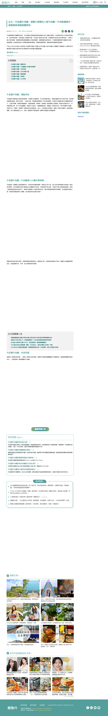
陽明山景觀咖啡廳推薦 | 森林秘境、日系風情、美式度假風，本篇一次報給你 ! (34, 504)
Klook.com (10, 55)
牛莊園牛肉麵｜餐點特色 (18, 64)
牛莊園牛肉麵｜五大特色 (18, 79)
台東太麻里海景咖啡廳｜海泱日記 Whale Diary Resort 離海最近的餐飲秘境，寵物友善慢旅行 (90, 45)
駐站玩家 (75, 2)
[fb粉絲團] (87, 707)
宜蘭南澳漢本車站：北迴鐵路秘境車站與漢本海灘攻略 (90, 39)
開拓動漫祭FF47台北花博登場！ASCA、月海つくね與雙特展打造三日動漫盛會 (90, 50)
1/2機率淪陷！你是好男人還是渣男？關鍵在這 (24, 497)
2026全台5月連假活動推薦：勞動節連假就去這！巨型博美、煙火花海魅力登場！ (35, 347)
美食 (23, 2)
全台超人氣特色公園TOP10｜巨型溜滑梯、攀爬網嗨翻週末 (28, 342)
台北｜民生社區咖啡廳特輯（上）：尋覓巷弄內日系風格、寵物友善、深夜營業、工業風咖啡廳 (40, 694)
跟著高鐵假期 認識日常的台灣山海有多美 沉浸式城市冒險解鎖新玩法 (31, 337)
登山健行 (37, 2)
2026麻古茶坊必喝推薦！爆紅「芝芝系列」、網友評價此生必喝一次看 (32, 345)
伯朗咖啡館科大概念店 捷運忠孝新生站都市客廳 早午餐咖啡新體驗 (39, 674)
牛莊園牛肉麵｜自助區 (18, 76)
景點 (16, 2)
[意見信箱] (95, 707)
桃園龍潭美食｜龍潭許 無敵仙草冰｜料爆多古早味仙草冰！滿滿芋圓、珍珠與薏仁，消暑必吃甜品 (90, 68)
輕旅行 (6, 2)
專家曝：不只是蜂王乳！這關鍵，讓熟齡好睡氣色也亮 (63, 673)
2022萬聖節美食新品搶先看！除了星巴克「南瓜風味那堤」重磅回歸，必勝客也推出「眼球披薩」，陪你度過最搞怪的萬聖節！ (39, 486)
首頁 (9, 6)
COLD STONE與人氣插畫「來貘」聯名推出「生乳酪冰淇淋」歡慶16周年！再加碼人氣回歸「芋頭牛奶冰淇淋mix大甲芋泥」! (40, 492)
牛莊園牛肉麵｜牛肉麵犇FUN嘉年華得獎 (23, 66)
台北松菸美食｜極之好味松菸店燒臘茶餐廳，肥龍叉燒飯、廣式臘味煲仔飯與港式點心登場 (63, 694)
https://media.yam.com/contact (43, 710)
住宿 (29, 2)
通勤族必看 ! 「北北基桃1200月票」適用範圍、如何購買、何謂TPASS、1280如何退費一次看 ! (40, 500)
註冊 (101, 2)
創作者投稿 (24, 705)
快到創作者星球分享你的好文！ (90, 6)
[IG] (91, 707)
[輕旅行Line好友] (98, 707)
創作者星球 (85, 2)
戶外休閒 (47, 2)
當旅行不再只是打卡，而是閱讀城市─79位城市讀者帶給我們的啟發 (31, 340)
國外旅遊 (56, 2)
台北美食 (19, 6)
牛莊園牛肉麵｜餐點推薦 (18, 74)
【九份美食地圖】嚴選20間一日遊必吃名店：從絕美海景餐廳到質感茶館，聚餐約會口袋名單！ (90, 62)
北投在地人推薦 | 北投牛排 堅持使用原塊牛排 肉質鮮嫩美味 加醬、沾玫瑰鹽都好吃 (17, 694)
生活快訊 (65, 2)
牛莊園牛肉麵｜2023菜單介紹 (20, 71)
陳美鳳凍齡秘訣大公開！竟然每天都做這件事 (17, 673)
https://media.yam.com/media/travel (42, 708)
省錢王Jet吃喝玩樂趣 (27, 31)
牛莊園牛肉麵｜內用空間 (18, 69)
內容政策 (42, 705)
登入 (97, 2)
